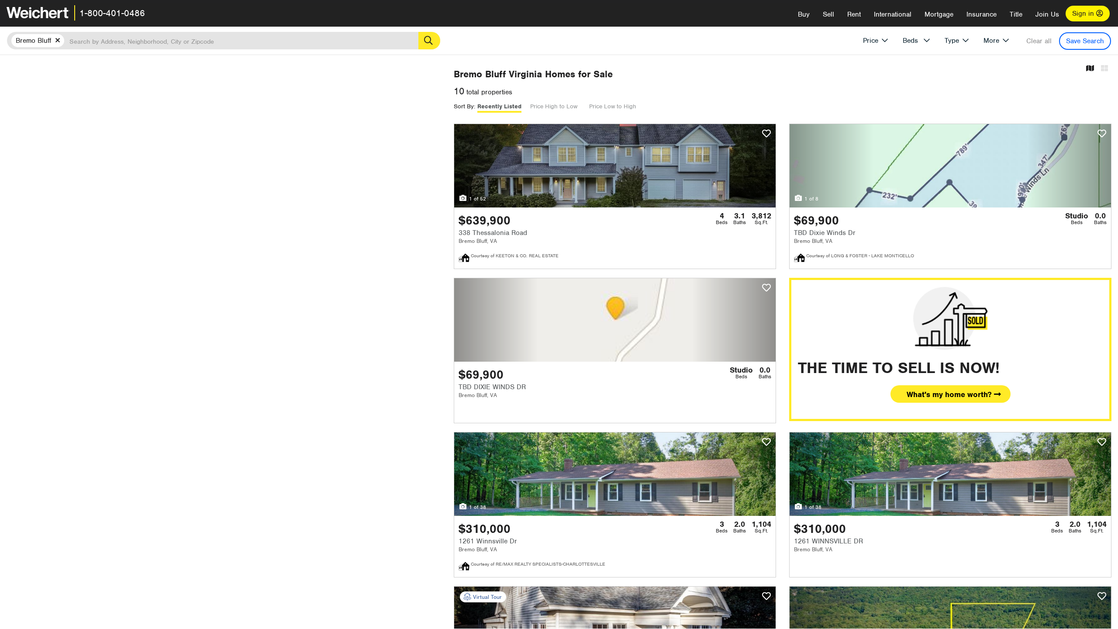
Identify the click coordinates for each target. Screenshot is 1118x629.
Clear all (1039, 41)
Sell (828, 14)
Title (1016, 14)
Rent (854, 14)
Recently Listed (499, 106)
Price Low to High (612, 106)
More (991, 40)
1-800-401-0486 (112, 13)
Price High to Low (553, 106)
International (892, 14)
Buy (804, 14)
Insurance (981, 14)
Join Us (1047, 14)
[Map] (1090, 68)
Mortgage (939, 14)
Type (952, 40)
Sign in (1084, 13)
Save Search (1085, 41)
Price (870, 40)
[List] (1104, 68)
